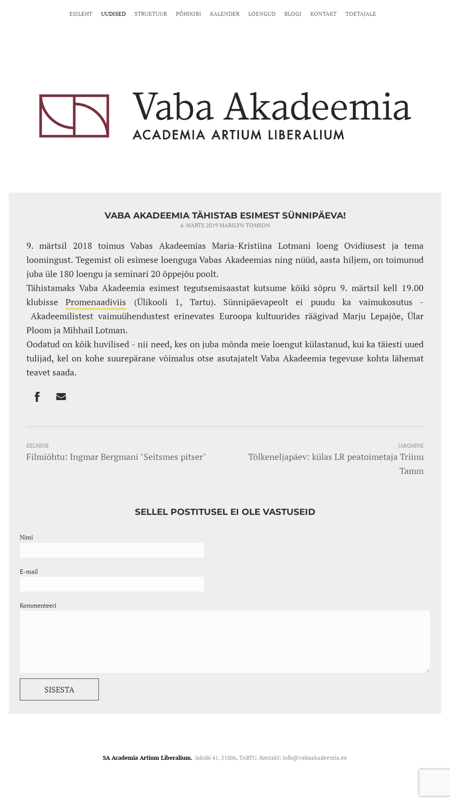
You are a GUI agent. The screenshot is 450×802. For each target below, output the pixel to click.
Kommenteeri (38, 605)
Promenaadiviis (95, 302)
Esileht (80, 14)
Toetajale (360, 14)
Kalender (225, 14)
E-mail (29, 571)
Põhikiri (188, 14)
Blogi (292, 14)
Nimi (26, 537)
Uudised (113, 14)
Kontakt (323, 14)
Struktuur (150, 14)
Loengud (262, 14)
